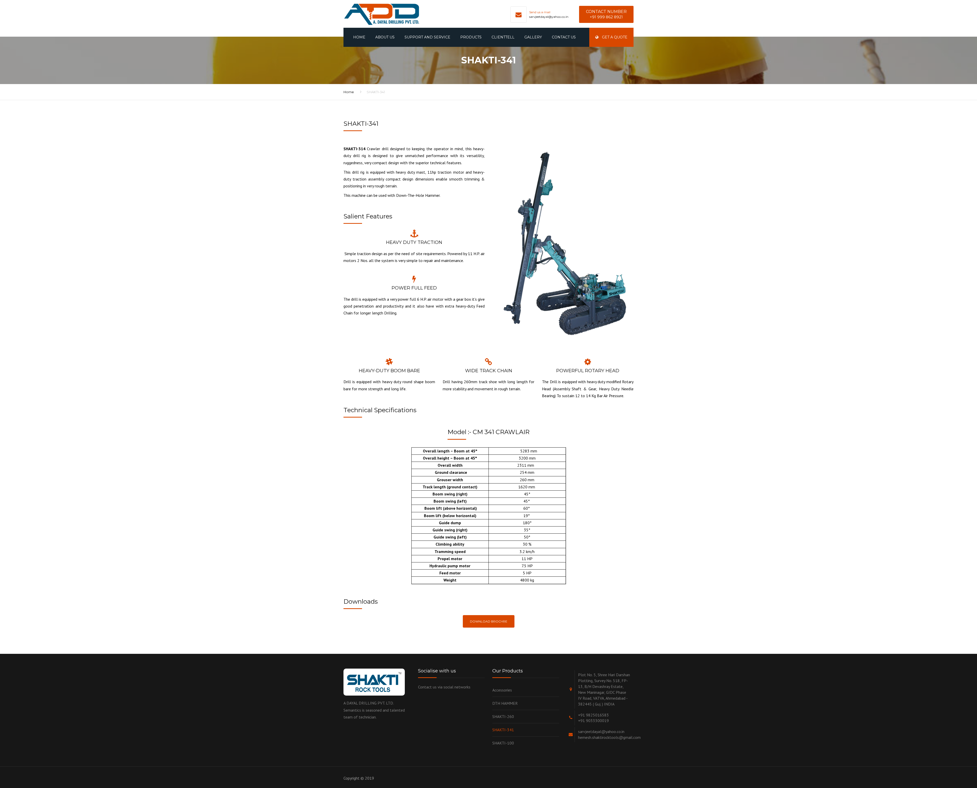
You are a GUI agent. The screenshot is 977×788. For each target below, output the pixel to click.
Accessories (502, 690)
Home (359, 37)
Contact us (564, 37)
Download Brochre (488, 621)
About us (385, 37)
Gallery (533, 37)
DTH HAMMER (505, 703)
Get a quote (614, 37)
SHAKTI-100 (503, 742)
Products (471, 37)
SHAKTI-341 (503, 729)
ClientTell (503, 37)
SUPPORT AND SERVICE (427, 37)
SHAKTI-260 (503, 716)
